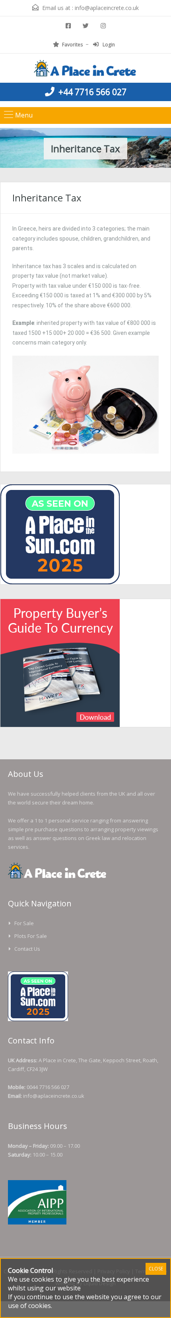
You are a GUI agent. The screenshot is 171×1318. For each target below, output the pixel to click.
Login (108, 44)
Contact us (27, 948)
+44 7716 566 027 (92, 92)
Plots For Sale (30, 936)
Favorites (72, 44)
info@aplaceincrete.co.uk (107, 8)
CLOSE (156, 1268)
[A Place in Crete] (85, 69)
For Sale (24, 923)
